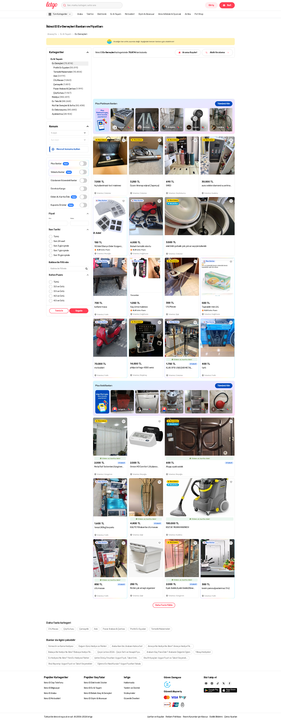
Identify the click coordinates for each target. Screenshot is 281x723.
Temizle (59, 310)
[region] (163, 120)
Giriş (211, 5)
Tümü (56, 236)
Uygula (78, 310)
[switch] (83, 163)
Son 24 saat (59, 241)
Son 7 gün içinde (61, 250)
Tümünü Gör (223, 103)
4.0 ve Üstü (59, 296)
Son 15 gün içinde (62, 255)
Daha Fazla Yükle (164, 605)
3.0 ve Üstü (59, 286)
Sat (229, 5)
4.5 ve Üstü (59, 300)
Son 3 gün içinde (61, 246)
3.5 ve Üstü (59, 291)
